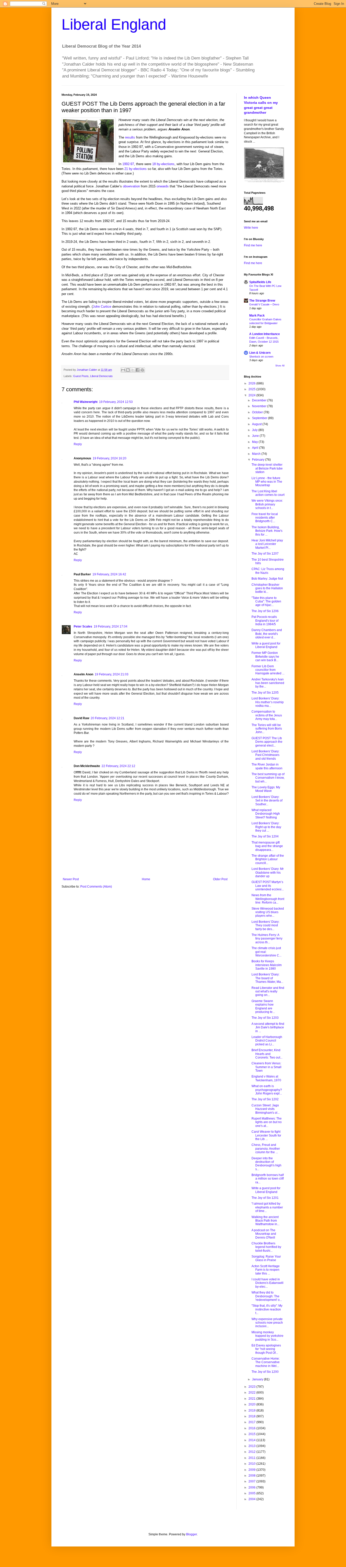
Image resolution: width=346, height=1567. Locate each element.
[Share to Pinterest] (142, 370)
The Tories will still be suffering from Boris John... (267, 728)
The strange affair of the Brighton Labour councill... (268, 859)
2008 (252, 1475)
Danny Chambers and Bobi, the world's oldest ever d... (267, 633)
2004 (252, 1499)
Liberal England (114, 24)
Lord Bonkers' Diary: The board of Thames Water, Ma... (267, 978)
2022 (252, 1392)
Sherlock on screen (261, 356)
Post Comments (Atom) (96, 886)
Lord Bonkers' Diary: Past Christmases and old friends (265, 755)
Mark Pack (257, 315)
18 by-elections (163, 164)
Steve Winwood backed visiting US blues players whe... (268, 912)
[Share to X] (132, 370)
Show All (279, 365)
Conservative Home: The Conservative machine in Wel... (266, 1362)
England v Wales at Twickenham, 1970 (266, 1078)
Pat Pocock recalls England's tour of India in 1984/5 (265, 620)
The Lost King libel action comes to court (268, 493)
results (130, 137)
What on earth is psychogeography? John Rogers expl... (267, 1089)
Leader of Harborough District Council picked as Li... (267, 1040)
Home (146, 879)
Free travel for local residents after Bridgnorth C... (265, 517)
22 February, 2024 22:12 (118, 766)
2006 (252, 1487)
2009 (252, 1470)
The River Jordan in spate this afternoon (267, 766)
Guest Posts (81, 376)
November (259, 406)
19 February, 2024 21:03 (111, 674)
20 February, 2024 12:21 (107, 718)
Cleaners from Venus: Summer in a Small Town (266, 1067)
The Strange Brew (262, 300)
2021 (252, 1398)
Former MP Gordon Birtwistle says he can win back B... (265, 656)
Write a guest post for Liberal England (266, 645)
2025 (252, 389)
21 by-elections (135, 169)
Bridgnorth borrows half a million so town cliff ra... (268, 1178)
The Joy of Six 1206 (265, 611)
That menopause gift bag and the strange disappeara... (267, 846)
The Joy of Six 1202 (265, 1099)
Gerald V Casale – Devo (264, 304)
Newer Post (71, 879)
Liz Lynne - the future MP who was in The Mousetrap (267, 481)
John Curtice (102, 306)
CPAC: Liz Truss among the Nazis (268, 570)
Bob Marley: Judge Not (267, 578)
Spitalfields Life (260, 282)
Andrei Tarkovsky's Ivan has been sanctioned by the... (268, 683)
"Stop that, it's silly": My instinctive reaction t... (267, 1309)
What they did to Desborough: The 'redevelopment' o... (267, 1296)
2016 (252, 1428)
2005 (252, 1493)
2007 (252, 1481)
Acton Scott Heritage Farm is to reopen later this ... (266, 1269)
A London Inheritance (264, 334)
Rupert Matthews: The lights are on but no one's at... (267, 1122)
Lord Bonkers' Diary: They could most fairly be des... (265, 925)
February (258, 459)
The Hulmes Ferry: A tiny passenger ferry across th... (267, 938)
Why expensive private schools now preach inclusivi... (267, 1322)
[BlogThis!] (127, 370)
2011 (252, 1458)
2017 (252, 1422)
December (259, 400)
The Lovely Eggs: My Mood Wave (266, 789)
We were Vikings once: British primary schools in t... (267, 504)
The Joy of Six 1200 (265, 1372)
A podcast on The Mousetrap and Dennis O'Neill (264, 1233)
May (255, 442)
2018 (252, 1416)
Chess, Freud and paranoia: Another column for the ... (266, 1148)
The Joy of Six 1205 (265, 692)
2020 (252, 1404)
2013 (252, 1446)
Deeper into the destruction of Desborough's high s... (266, 1164)
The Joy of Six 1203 (265, 1018)
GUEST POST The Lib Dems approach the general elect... (267, 741)
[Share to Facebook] (137, 370)
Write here (251, 227)
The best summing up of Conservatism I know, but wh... (268, 777)
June (256, 436)
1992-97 (128, 164)
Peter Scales (83, 626)
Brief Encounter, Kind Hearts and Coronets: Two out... (267, 1053)
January (258, 1379)
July (255, 430)
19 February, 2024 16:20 (109, 458)
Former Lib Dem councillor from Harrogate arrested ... (268, 669)
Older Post (220, 879)
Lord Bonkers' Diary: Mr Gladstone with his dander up (268, 872)
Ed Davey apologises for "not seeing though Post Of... (266, 1349)
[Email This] (123, 370)
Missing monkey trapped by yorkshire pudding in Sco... (267, 1335)
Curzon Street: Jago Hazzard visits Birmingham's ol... (266, 1109)
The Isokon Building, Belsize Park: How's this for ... (267, 530)
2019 (252, 1410)
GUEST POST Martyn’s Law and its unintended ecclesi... (268, 885)
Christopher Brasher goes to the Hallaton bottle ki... (267, 588)
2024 (252, 395)
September (260, 418)
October (258, 412)
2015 (252, 1434)
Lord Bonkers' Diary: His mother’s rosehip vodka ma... (268, 702)
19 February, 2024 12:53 (116, 402)
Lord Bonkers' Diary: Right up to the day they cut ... (266, 826)
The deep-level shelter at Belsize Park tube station (267, 468)
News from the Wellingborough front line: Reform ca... (268, 898)
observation (131, 186)
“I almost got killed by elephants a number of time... (267, 1207)
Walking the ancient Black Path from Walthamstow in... (265, 1220)
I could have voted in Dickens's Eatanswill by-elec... (267, 1283)
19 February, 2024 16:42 (109, 574)
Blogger (191, 1534)
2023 (252, 1386)
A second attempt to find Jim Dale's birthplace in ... (268, 1027)
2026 (252, 383)
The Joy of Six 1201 (265, 1198)
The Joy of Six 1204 (265, 836)
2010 (252, 1463)
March (256, 454)
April (255, 447)
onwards (163, 186)
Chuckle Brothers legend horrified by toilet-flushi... (266, 1247)
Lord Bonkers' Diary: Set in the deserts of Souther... (267, 800)
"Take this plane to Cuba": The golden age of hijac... (266, 601)
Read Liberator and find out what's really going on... (268, 991)
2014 (252, 1440)
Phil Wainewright (86, 402)
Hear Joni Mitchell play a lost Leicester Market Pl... (267, 544)
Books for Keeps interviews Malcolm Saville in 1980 (267, 964)
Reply (78, 444)
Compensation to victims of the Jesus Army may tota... (267, 715)
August (257, 424)
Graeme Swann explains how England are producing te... (263, 1006)
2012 (252, 1452)
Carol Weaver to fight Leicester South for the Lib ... (266, 1135)
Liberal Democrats (101, 376)
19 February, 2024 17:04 (110, 626)
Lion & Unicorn (260, 353)
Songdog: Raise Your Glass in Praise (266, 1258)
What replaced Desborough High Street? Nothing (266, 813)
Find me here (253, 245)
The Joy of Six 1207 (265, 553)
